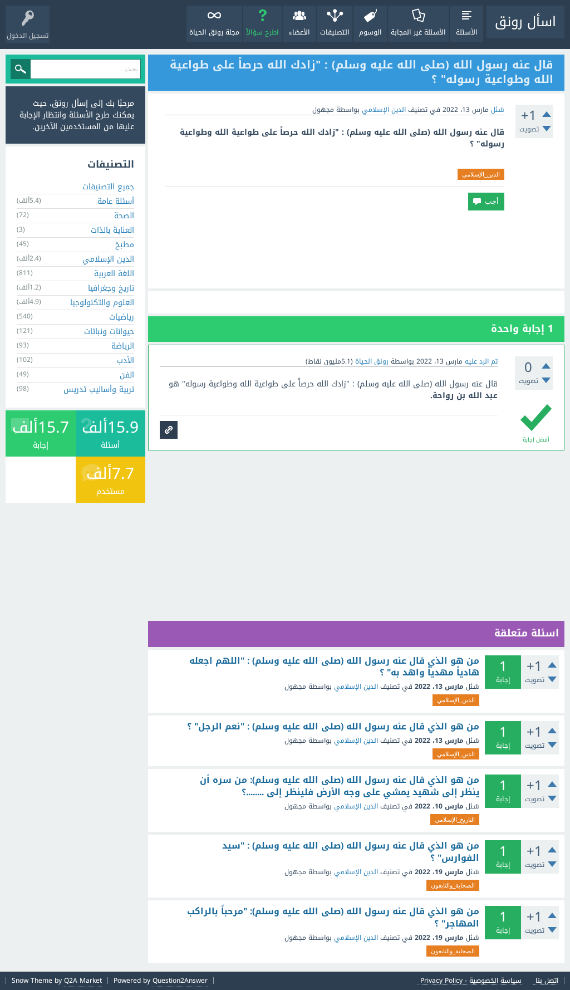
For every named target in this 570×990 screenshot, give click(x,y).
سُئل (497, 110)
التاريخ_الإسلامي (455, 819)
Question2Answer (180, 980)
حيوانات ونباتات (109, 331)
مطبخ (124, 244)
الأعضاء (299, 32)
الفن (127, 375)
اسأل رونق (525, 22)
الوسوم (370, 32)
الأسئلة (467, 32)
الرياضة (122, 346)
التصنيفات (335, 32)
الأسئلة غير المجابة (418, 32)
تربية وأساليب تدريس (98, 389)
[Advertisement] (356, 249)
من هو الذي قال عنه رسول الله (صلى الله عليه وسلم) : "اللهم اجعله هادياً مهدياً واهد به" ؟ (334, 667)
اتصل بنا (546, 980)
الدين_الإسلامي (481, 174)
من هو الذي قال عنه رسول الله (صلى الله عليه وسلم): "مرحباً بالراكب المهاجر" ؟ (333, 917)
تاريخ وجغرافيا (111, 288)
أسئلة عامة (115, 201)
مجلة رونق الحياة (214, 32)
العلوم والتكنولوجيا (102, 302)
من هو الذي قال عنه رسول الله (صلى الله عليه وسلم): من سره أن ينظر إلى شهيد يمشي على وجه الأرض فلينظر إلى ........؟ (339, 786)
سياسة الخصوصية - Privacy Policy (471, 980)
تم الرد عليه (481, 361)
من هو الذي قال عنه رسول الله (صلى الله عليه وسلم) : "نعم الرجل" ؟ (333, 726)
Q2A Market (83, 980)
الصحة (124, 215)
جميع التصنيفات (108, 186)
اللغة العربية (114, 273)
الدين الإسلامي (384, 110)
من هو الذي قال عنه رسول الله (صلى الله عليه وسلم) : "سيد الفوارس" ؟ (350, 851)
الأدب (125, 360)
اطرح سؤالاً (262, 32)
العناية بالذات (112, 230)
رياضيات (121, 317)
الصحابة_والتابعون (453, 885)
